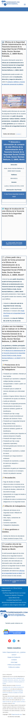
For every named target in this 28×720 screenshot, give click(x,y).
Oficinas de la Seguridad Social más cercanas (14, 602)
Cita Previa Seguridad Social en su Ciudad (14, 593)
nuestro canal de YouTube (18, 701)
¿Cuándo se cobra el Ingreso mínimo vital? (14, 605)
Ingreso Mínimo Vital (14, 597)
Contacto (14, 659)
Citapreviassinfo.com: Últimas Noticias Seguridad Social (11, 589)
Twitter (13, 703)
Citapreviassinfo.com (16, 714)
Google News (10, 698)
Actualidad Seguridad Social (14, 600)
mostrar (18, 134)
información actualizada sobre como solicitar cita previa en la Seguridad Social (13, 687)
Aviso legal (14, 662)
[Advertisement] (14, 25)
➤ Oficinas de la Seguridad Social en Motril (14, 581)
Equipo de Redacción (14, 657)
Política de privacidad (14, 664)
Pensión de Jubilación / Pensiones (14, 595)
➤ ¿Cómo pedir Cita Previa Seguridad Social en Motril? (14, 243)
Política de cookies (14, 667)
